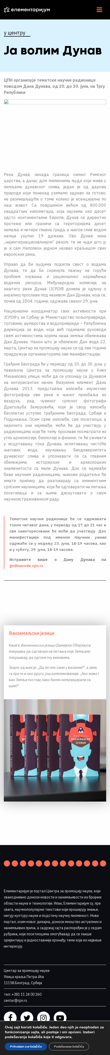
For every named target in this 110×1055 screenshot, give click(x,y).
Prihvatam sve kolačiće (26, 1047)
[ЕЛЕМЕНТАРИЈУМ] (31, 9)
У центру (14, 32)
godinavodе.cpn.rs (26, 565)
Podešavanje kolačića (69, 1047)
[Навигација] (99, 10)
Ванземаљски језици (31, 633)
